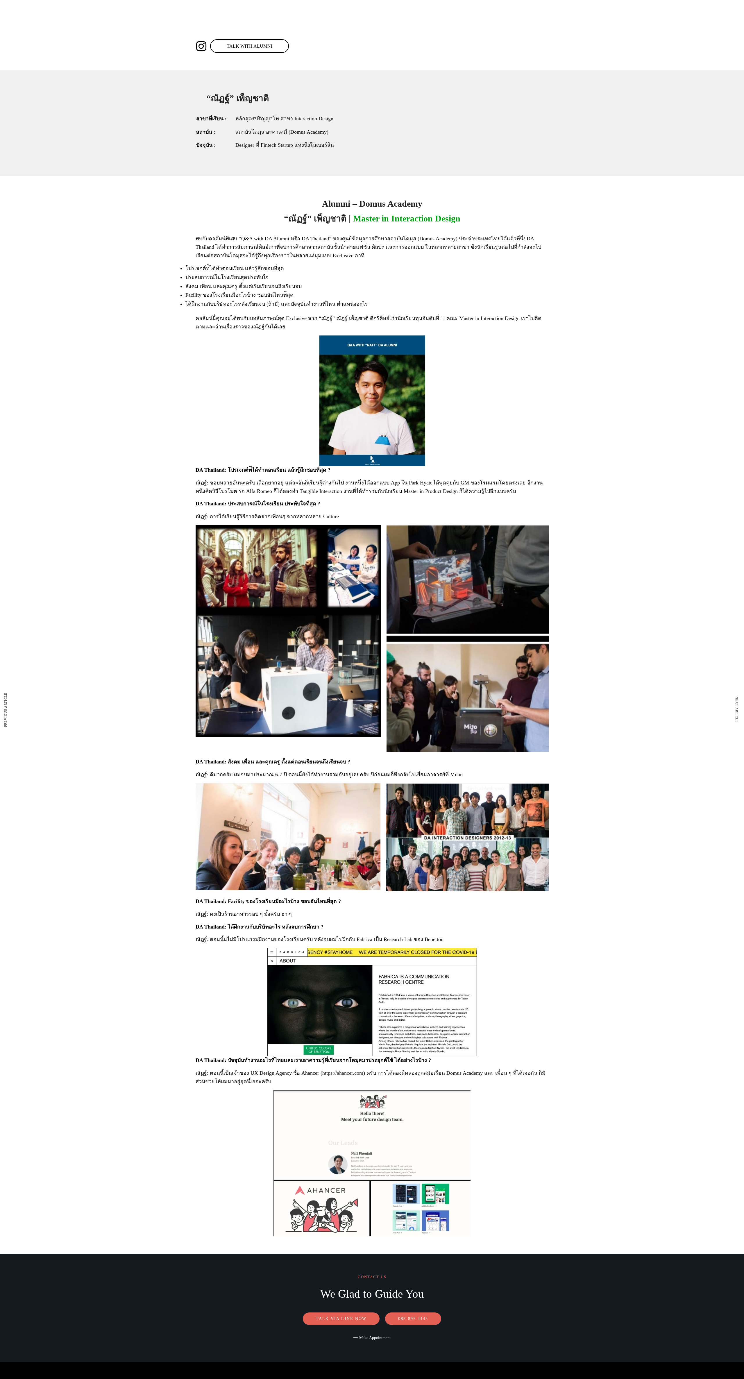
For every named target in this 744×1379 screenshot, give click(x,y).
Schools (314, 37)
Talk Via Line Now (341, 1319)
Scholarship (351, 37)
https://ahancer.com (342, 1073)
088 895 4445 (235, 37)
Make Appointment (375, 1338)
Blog (415, 37)
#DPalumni (387, 37)
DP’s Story (443, 37)
